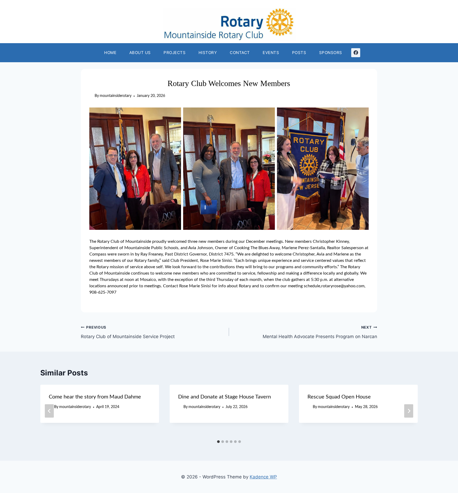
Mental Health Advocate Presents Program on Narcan (320, 332)
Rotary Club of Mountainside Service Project (128, 332)
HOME (110, 52)
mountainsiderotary (115, 96)
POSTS (299, 52)
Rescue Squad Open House (339, 397)
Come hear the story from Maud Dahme (95, 397)
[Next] (408, 411)
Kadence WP (263, 476)
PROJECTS (175, 52)
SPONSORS (330, 52)
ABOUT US (140, 52)
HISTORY (208, 52)
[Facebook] (355, 52)
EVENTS (271, 52)
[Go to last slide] (49, 411)
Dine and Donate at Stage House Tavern (224, 397)
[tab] (218, 441)
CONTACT (240, 52)
